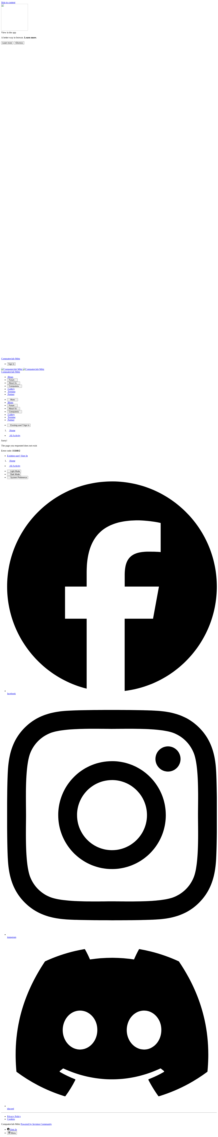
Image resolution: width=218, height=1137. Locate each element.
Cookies (11, 1119)
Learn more (7, 43)
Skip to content (8, 2)
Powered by (36, 1124)
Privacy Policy (14, 1116)
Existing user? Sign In (17, 456)
